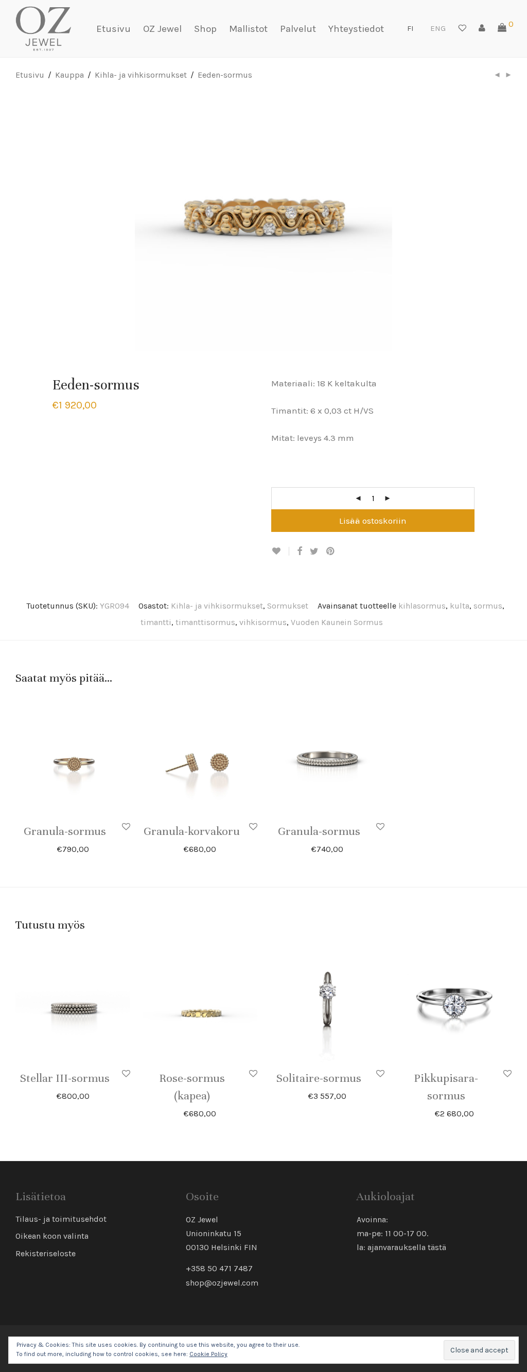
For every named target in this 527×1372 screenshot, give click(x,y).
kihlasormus (422, 606)
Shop (205, 28)
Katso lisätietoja (95, 848)
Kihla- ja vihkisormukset (141, 75)
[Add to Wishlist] (280, 551)
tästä (437, 1247)
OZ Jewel (162, 28)
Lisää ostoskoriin (373, 520)
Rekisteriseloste (45, 1253)
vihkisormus (263, 622)
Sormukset (287, 606)
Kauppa (69, 75)
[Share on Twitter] (314, 551)
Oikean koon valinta (52, 1236)
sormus (487, 606)
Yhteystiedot (356, 28)
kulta (459, 606)
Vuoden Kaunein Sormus (337, 622)
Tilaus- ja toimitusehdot (61, 1219)
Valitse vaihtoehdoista (351, 1078)
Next (509, 222)
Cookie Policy (208, 1354)
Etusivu (113, 28)
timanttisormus (205, 622)
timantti (155, 622)
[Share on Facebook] (299, 551)
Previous (17, 222)
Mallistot (248, 28)
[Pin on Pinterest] (331, 551)
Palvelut (298, 28)
